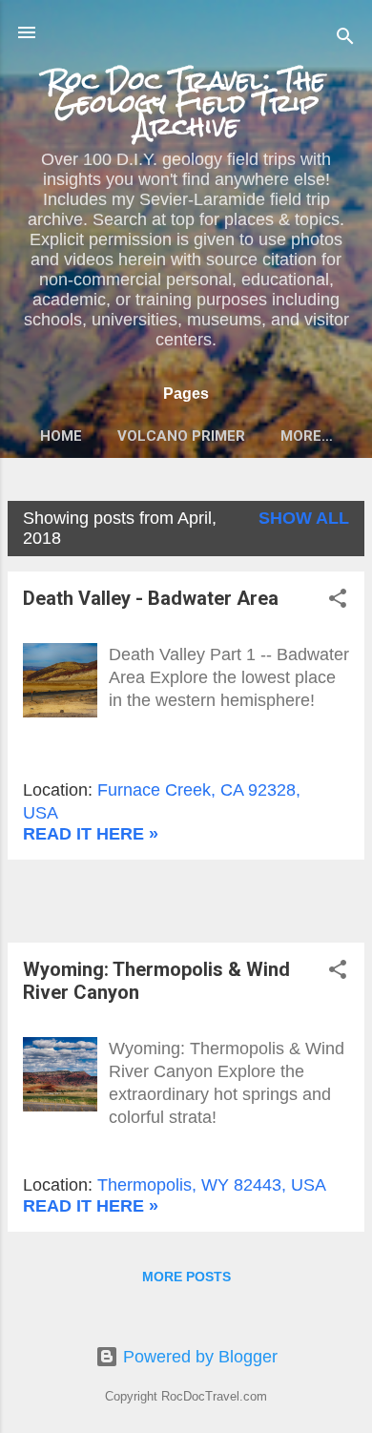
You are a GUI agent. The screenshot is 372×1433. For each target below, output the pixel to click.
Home (61, 436)
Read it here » (90, 833)
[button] (337, 601)
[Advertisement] (190, 899)
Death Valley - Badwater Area (151, 598)
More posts (186, 1276)
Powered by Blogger (198, 1356)
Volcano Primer (181, 436)
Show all (303, 518)
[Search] (345, 39)
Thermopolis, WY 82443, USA (211, 1184)
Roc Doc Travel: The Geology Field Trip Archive (186, 103)
